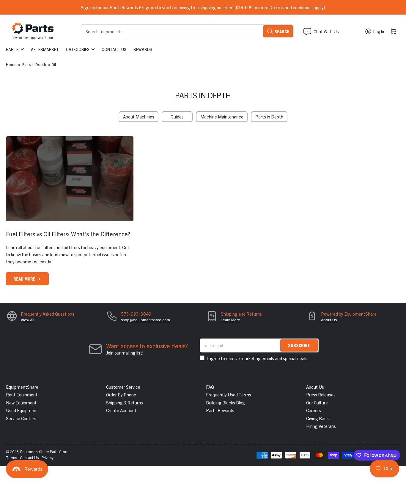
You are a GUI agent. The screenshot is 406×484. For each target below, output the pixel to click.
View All (27, 319)
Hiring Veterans (321, 426)
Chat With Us (326, 31)
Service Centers (21, 418)
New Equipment (21, 402)
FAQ (210, 387)
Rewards (142, 49)
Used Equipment (22, 410)
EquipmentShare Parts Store (44, 451)
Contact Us (114, 49)
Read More (24, 278)
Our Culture (317, 402)
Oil (53, 64)
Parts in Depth (34, 64)
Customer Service (123, 387)
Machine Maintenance (221, 116)
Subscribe (299, 345)
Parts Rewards (220, 410)
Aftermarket (45, 49)
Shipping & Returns (124, 402)
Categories (77, 49)
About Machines (138, 116)
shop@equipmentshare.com (145, 319)
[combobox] (187, 31)
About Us (329, 319)
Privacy (47, 457)
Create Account (121, 410)
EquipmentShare (22, 387)
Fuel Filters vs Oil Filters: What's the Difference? (68, 234)
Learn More (230, 319)
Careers (313, 410)
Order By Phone (121, 394)
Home (11, 64)
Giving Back (317, 418)
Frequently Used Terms (228, 394)
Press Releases (321, 394)
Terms (11, 457)
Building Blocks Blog (225, 402)
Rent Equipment (21, 394)
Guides (177, 116)
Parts (12, 49)
